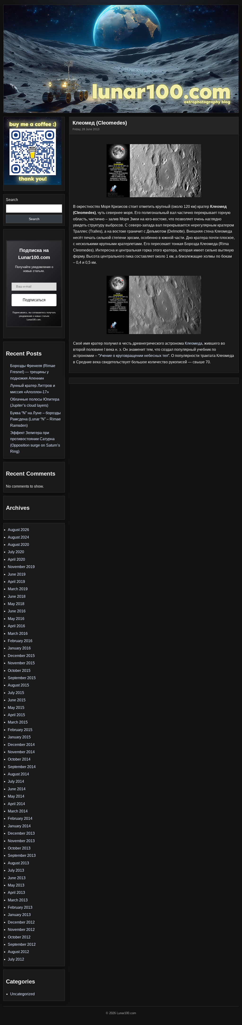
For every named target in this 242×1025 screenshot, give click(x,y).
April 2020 (16, 559)
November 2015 (21, 663)
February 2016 (20, 641)
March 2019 (18, 589)
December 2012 (21, 922)
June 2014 (17, 789)
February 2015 (20, 730)
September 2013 (22, 855)
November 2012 (21, 930)
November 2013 (21, 841)
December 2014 (21, 745)
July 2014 (16, 781)
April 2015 (16, 715)
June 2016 (17, 611)
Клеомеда (193, 343)
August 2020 (18, 545)
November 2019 (21, 567)
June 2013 (17, 878)
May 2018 (16, 604)
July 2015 (16, 693)
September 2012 (22, 944)
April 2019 (16, 582)
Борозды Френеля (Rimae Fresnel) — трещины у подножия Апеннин (32, 372)
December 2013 (21, 833)
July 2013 (16, 870)
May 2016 (16, 619)
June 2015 (17, 700)
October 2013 (19, 848)
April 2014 (16, 804)
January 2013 (19, 915)
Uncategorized (22, 994)
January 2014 (19, 826)
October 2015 (19, 671)
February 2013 (20, 907)
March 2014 (18, 811)
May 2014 (16, 796)
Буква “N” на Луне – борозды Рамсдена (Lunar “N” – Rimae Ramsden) (35, 419)
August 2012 (18, 952)
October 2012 (19, 937)
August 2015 (18, 685)
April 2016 (16, 626)
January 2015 (19, 737)
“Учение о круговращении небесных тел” (133, 356)
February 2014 (20, 818)
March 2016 (18, 634)
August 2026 (18, 530)
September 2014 (22, 767)
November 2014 (21, 752)
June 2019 (17, 574)
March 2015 (18, 722)
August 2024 (18, 537)
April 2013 (16, 893)
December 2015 (21, 656)
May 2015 (16, 708)
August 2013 (18, 863)
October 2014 (19, 759)
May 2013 (16, 885)
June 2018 (17, 596)
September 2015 (22, 678)
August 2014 (18, 774)
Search (12, 200)
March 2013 (18, 900)
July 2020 (16, 552)
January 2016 (19, 648)
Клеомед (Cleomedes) (100, 123)
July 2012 (16, 959)
